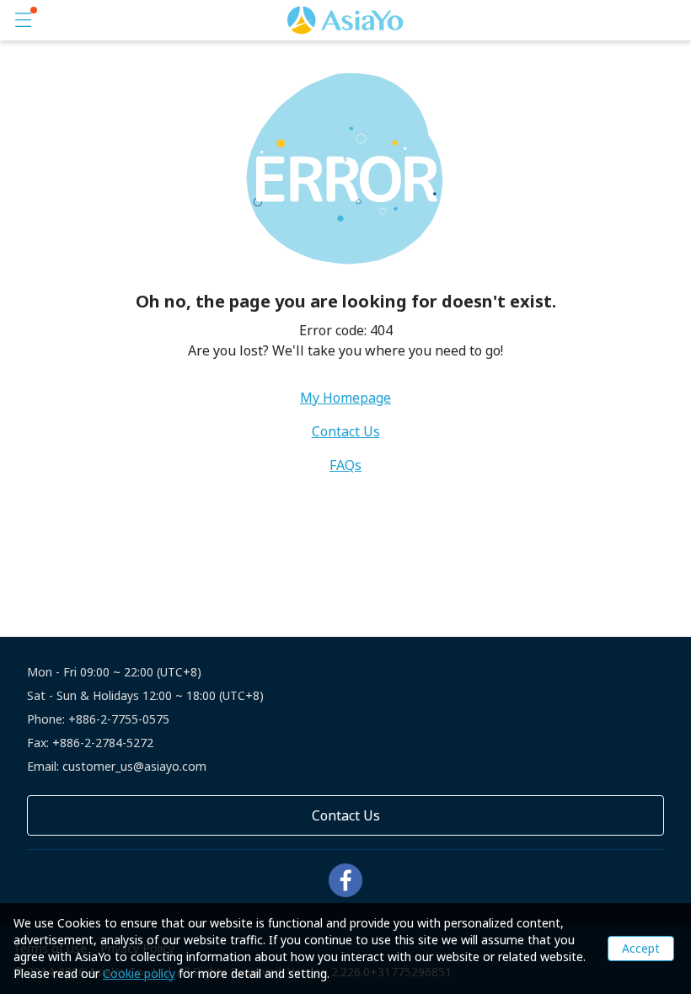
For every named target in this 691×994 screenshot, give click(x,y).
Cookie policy (139, 973)
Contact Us (346, 431)
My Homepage (345, 397)
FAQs (345, 465)
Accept (641, 948)
